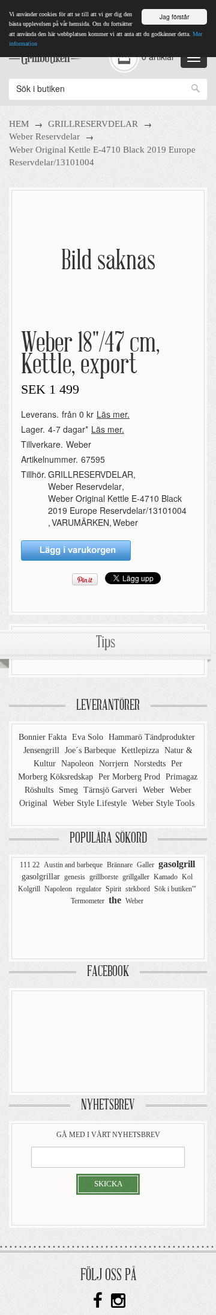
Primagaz (181, 776)
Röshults (40, 790)
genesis (74, 877)
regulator (88, 889)
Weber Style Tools (163, 803)
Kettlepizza (141, 750)
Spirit (113, 889)
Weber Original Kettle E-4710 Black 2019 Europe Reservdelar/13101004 (117, 504)
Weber (78, 444)
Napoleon (78, 763)
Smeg (69, 790)
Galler (145, 865)
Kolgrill (29, 889)
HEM (19, 124)
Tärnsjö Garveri (111, 790)
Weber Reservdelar (44, 136)
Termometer (87, 901)
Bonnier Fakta (44, 737)
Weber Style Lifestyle (91, 803)
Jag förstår (174, 16)
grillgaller (135, 877)
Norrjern (115, 763)
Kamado (166, 877)
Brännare (120, 865)
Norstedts (151, 763)
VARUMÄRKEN (80, 522)
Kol (187, 877)
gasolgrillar (41, 876)
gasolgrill (176, 864)
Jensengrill (42, 750)
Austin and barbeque (73, 865)
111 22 (30, 865)
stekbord (137, 889)
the (115, 900)
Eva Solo (89, 737)
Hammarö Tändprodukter (152, 737)
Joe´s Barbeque (91, 750)
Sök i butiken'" (175, 889)
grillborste (103, 877)
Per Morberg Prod (130, 776)
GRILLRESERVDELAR (93, 124)
